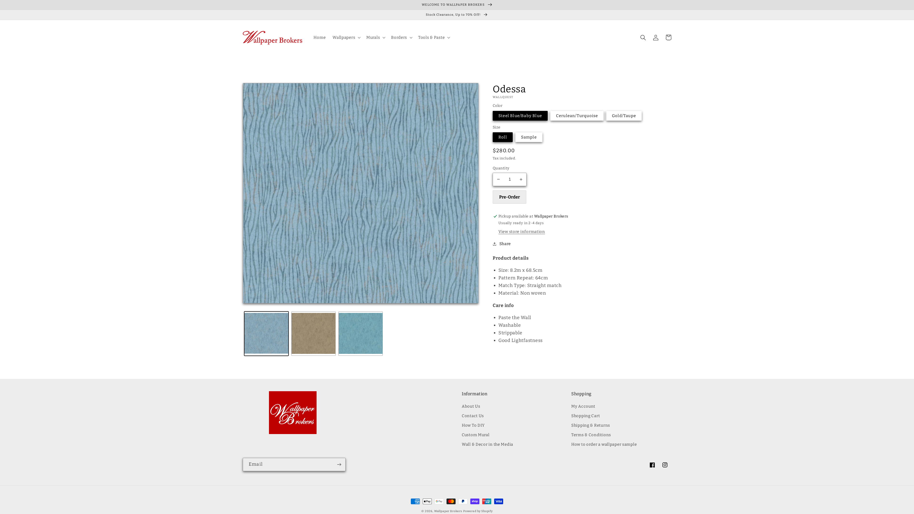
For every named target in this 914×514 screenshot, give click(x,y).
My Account (583, 406)
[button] (346, 38)
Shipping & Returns (590, 425)
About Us (471, 406)
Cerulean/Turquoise (577, 115)
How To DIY (473, 425)
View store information (521, 231)
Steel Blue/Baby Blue (520, 115)
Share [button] (505, 243)
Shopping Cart (585, 415)
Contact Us (473, 415)
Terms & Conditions (591, 434)
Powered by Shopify (478, 511)
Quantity (501, 168)
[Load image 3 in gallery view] (360, 333)
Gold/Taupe (624, 115)
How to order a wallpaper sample (604, 444)
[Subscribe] (339, 464)
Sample (529, 137)
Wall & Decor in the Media (487, 444)
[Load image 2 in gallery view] (313, 333)
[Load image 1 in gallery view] (266, 333)
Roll (502, 137)
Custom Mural (476, 434)
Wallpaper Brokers (448, 511)
